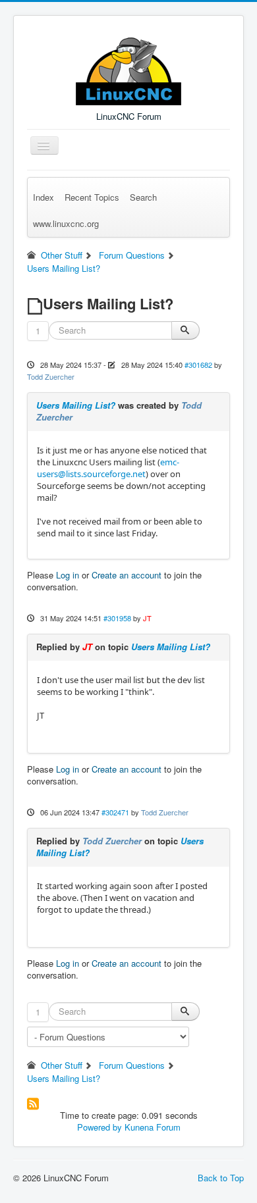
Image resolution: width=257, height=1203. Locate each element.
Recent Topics (92, 197)
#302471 (115, 812)
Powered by (99, 1127)
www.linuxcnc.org (66, 223)
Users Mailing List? (75, 405)
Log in (67, 575)
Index (43, 197)
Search (143, 197)
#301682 (198, 364)
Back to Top (221, 1177)
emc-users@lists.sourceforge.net (108, 468)
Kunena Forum (153, 1127)
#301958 (117, 618)
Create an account (126, 575)
